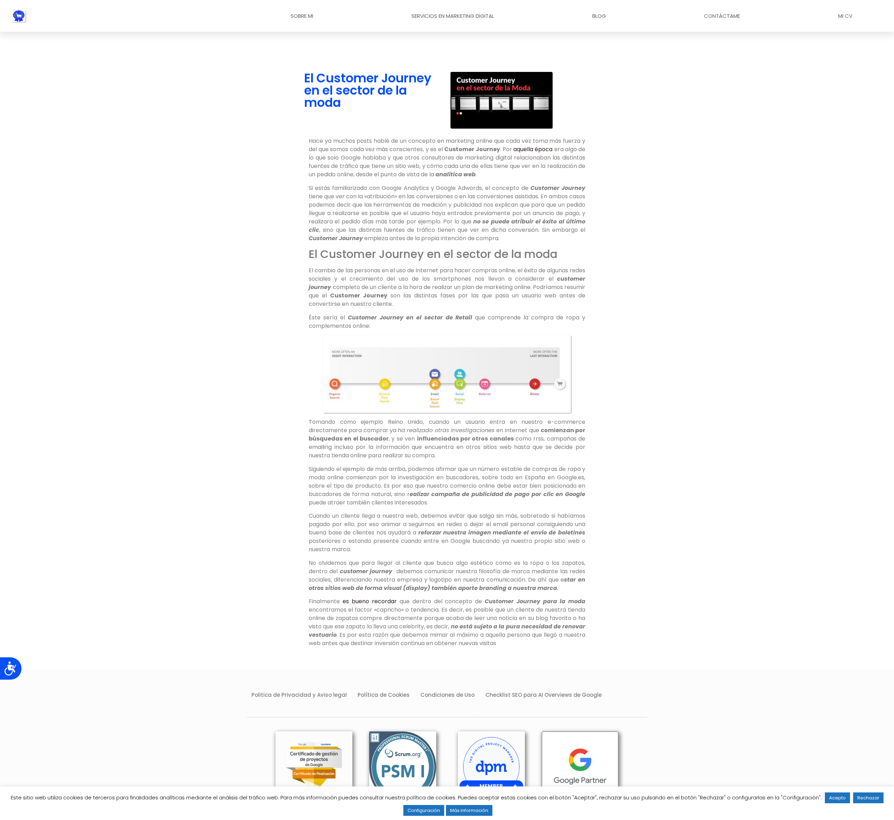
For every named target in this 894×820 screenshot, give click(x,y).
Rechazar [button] (868, 798)
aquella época (532, 149)
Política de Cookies (384, 695)
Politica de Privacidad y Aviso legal (299, 695)
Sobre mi (302, 16)
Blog (599, 16)
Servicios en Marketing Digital (452, 16)
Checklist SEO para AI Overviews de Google (543, 695)
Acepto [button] (837, 798)
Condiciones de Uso (447, 695)
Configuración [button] (424, 810)
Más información (469, 810)
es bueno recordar (370, 601)
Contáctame (722, 16)
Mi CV (845, 16)
